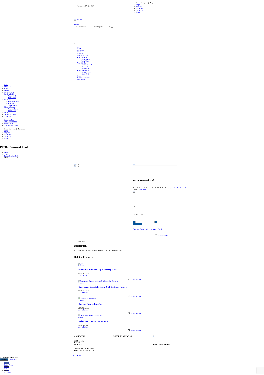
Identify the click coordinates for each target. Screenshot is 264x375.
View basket (4, 359)
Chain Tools (85, 74)
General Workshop (83, 78)
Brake (79, 76)
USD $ (7, 371)
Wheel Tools (85, 68)
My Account (140, 8)
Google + (154, 229)
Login (138, 5)
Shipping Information (11, 125)
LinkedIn (148, 229)
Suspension (81, 80)
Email (160, 229)
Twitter (142, 229)
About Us (80, 50)
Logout (138, 12)
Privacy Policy (9, 120)
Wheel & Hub (82, 63)
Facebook (136, 229)
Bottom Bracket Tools (179, 188)
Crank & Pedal (82, 57)
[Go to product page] (134, 264)
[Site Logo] (78, 20)
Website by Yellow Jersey (79, 355)
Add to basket (138, 224)
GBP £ (8, 364)
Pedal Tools (85, 61)
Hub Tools (84, 67)
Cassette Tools (86, 72)
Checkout (12, 359)
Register (138, 6)
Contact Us (139, 10)
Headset (80, 54)
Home (79, 48)
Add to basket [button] (82, 275)
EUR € (6, 368)
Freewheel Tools (86, 65)
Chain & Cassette (83, 70)
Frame (79, 52)
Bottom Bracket (82, 55)
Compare (81, 266)
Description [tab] (82, 241)
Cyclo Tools (142, 190)
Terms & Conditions (10, 122)
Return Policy (8, 123)
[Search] (112, 27)
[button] (76, 25)
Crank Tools (85, 59)
